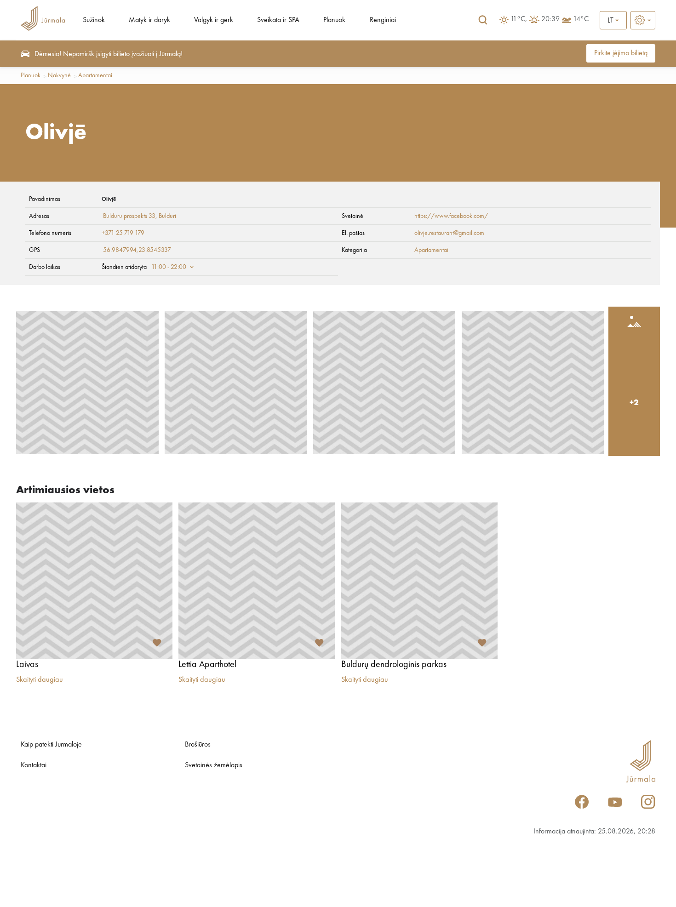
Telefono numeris (50, 233)
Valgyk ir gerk (213, 20)
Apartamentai (95, 75)
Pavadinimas (44, 199)
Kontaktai (33, 765)
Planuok (334, 20)
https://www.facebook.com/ (451, 216)
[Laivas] (94, 580)
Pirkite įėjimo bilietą (620, 53)
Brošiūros (198, 744)
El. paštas (353, 233)
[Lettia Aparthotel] (256, 580)
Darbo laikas (44, 267)
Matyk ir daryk (149, 20)
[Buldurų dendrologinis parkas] (419, 580)
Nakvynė (59, 75)
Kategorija (354, 250)
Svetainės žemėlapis (213, 765)
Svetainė (352, 216)
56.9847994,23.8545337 (137, 250)
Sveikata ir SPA (278, 20)
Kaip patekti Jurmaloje (51, 744)
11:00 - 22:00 (168, 267)
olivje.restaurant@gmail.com (449, 233)
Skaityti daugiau (39, 680)
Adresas (39, 216)
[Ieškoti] (482, 20)
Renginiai (383, 20)
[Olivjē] (87, 382)
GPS (34, 250)
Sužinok (94, 20)
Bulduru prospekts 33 (128, 216)
